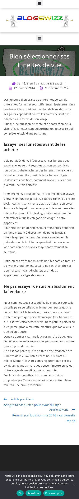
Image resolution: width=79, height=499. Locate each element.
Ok (20, 493)
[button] (39, 3)
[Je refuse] (74, 485)
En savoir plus (54, 493)
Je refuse (33, 493)
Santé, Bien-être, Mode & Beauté (40, 83)
